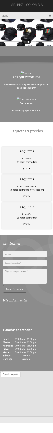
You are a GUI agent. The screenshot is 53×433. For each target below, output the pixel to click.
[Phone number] (9, 311)
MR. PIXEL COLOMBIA (26, 4)
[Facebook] (6, 318)
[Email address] (14, 311)
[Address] (5, 311)
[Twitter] (13, 318)
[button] (24, 41)
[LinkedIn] (20, 318)
